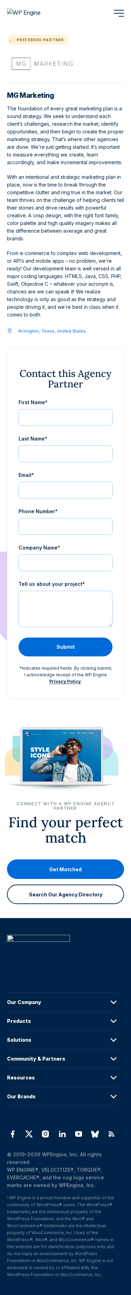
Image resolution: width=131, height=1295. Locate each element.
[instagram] (45, 1134)
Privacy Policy (65, 681)
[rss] (111, 1134)
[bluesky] (94, 1134)
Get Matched (65, 869)
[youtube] (78, 1134)
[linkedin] (62, 1134)
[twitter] (28, 1134)
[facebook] (12, 1134)
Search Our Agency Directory (65, 894)
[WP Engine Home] (33, 13)
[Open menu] (119, 13)
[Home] (62, 952)
